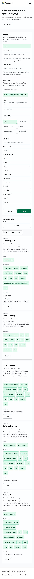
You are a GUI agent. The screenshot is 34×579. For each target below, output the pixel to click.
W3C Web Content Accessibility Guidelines (16, 283)
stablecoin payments (10, 389)
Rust (5, 273)
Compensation (8, 154)
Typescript (18, 273)
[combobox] (17, 90)
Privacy (16, 575)
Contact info (7, 162)
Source (5, 170)
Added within (7, 194)
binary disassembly (9, 527)
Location (6, 138)
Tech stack (6, 80)
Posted (5, 186)
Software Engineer (9, 445)
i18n (5, 278)
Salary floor (7, 146)
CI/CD (25, 273)
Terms (22, 575)
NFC (10, 273)
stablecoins (7, 349)
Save (8, 306)
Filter (24, 211)
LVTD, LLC (10, 571)
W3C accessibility (9, 340)
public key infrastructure (11, 268)
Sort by (5, 202)
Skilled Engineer (8, 260)
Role (4, 100)
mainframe (24, 384)
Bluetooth (22, 278)
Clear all (17, 225)
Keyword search (8, 51)
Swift (5, 288)
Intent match (7, 64)
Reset (10, 211)
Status (10, 575)
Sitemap (4, 575)
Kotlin (10, 278)
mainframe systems (9, 542)
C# (16, 278)
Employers (6, 178)
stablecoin (24, 268)
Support (27, 575)
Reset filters (7, 24)
